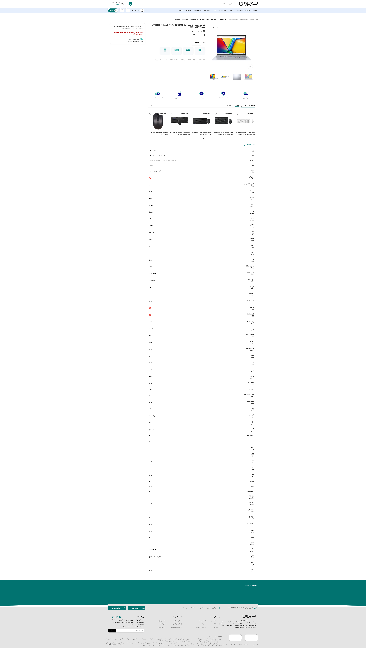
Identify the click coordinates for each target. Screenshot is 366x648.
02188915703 (240, 608)
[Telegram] (120, 617)
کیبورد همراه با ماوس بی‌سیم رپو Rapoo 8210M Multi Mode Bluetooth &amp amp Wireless (245, 135)
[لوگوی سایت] (248, 4)
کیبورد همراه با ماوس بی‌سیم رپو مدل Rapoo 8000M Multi (223, 133)
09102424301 (231, 608)
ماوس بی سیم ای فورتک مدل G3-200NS (159, 133)
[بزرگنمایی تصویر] (250, 66)
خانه (257, 19)
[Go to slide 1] (203, 138)
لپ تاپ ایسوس (244, 19)
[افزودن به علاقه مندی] (237, 114)
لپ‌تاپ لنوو (177, 621)
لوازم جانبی (162, 627)
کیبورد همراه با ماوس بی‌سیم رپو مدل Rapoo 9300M (180, 133)
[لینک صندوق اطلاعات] (127, 39)
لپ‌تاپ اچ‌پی (161, 621)
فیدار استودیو (111, 645)
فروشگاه (215, 624)
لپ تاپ (252, 19)
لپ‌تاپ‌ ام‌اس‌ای (175, 627)
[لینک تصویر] (249, 616)
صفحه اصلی (214, 621)
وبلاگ (216, 627)
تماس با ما (201, 621)
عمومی (151, 160)
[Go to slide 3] (199, 138)
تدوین (163, 160)
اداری (177, 160)
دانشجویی (157, 160)
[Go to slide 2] (201, 138)
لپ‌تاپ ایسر (161, 624)
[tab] (249, 145)
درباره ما (202, 624)
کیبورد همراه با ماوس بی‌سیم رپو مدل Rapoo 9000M (201, 133)
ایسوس (151, 165)
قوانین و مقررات (200, 627)
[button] (251, 76)
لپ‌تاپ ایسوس (176, 624)
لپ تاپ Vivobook (233, 19)
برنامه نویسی (170, 160)
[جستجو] (130, 4)
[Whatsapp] (117, 617)
